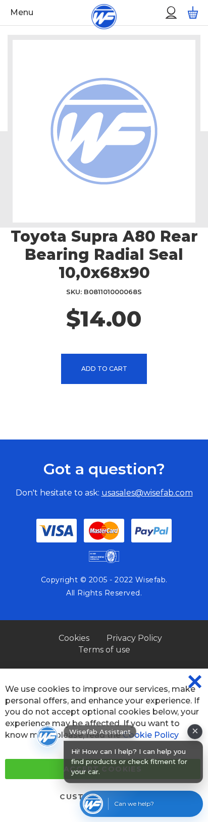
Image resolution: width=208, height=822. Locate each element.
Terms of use (104, 649)
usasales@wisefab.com (147, 493)
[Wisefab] (92, 12)
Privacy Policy (134, 638)
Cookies (74, 638)
